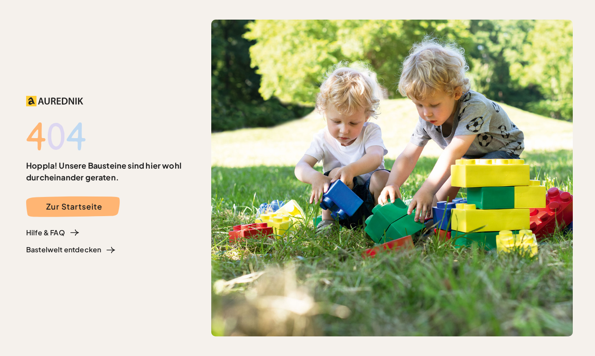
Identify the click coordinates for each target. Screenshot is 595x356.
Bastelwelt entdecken (63, 249)
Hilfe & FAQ (45, 232)
